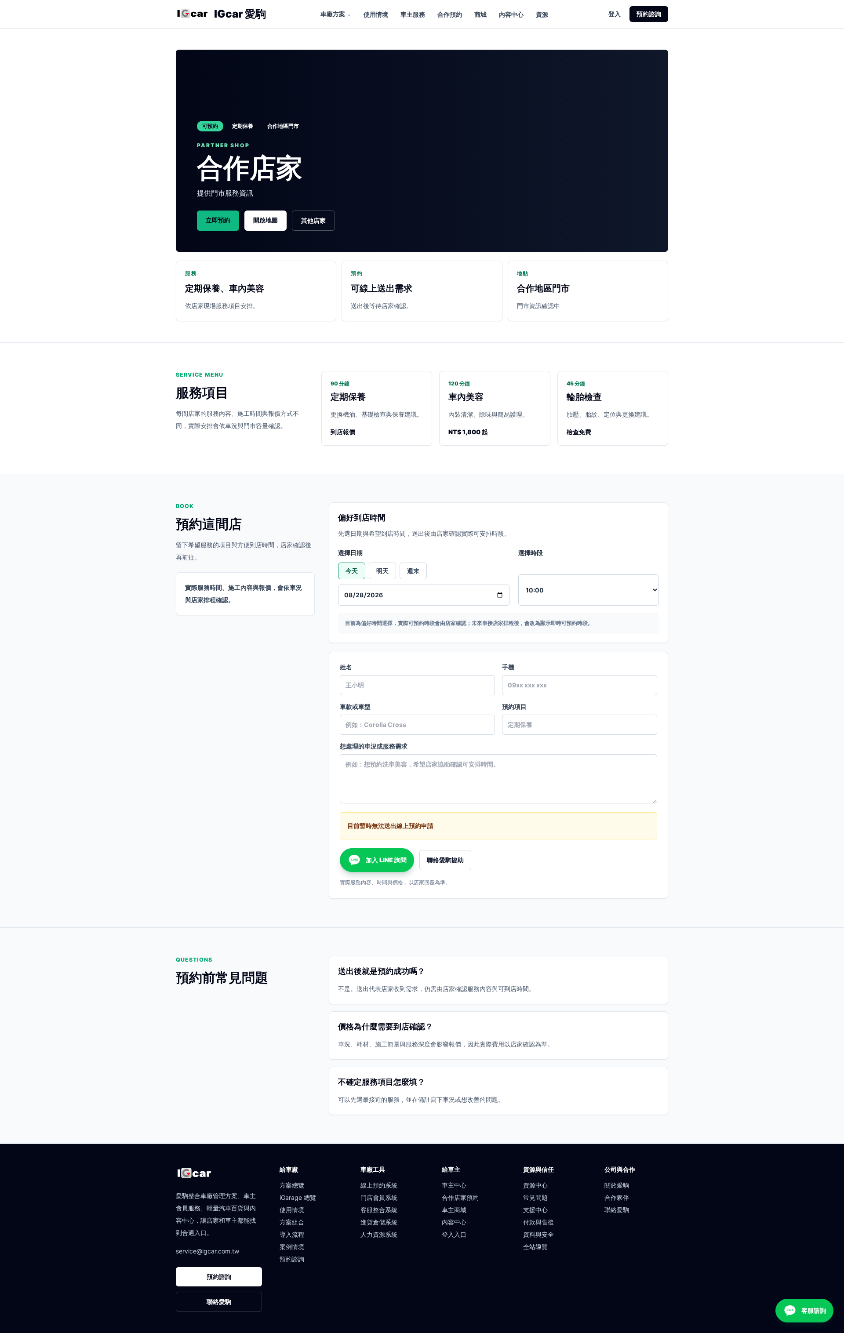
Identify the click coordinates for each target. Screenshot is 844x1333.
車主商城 (454, 1209)
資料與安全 (538, 1234)
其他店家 (313, 220)
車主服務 (412, 14)
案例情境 (292, 1246)
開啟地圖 (265, 220)
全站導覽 (535, 1246)
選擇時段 (530, 552)
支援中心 (535, 1209)
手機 (508, 667)
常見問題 (535, 1197)
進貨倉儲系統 (378, 1222)
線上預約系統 (378, 1185)
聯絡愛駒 (219, 1301)
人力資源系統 (378, 1234)
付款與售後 (538, 1222)
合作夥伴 (616, 1197)
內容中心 (511, 14)
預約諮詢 (649, 14)
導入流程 (292, 1234)
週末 (413, 570)
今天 (352, 570)
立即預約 (218, 220)
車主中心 (454, 1185)
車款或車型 (355, 706)
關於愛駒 (616, 1185)
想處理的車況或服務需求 (373, 746)
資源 (542, 14)
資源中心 (535, 1185)
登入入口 (454, 1234)
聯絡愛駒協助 (445, 860)
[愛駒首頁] (192, 14)
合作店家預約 (460, 1197)
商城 (480, 14)
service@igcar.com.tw (207, 1251)
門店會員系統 (378, 1197)
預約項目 (514, 706)
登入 (614, 14)
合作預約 (449, 14)
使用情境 (376, 14)
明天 (382, 570)
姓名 (346, 667)
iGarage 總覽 (298, 1197)
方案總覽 (292, 1185)
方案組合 (292, 1222)
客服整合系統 (378, 1209)
